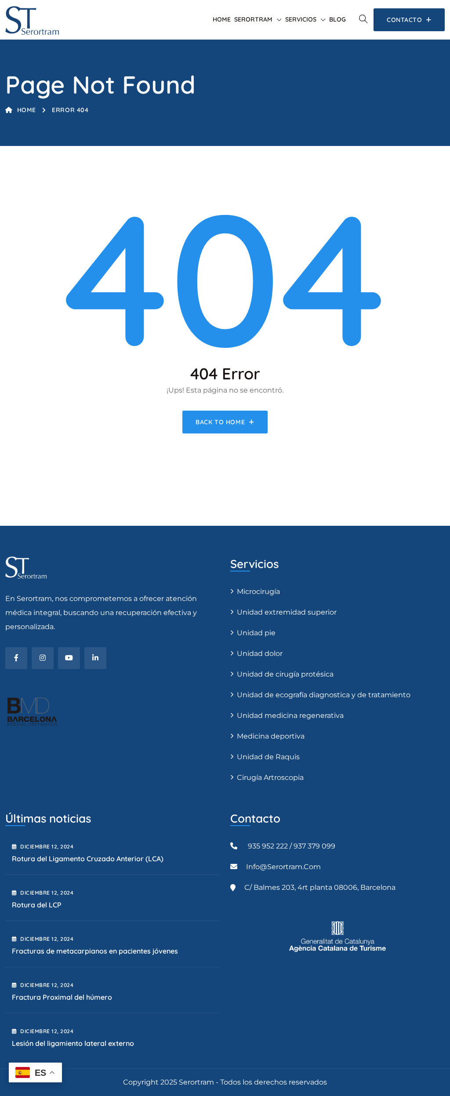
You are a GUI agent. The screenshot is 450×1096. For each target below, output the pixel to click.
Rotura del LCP (37, 904)
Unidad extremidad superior (287, 612)
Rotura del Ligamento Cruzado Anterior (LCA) (87, 858)
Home (222, 19)
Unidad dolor (260, 653)
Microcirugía (258, 591)
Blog (337, 19)
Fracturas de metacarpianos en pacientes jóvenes (95, 951)
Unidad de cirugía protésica (285, 674)
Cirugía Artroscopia (270, 777)
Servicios (300, 19)
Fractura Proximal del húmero (62, 997)
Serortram (253, 19)
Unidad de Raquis (268, 757)
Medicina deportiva (271, 736)
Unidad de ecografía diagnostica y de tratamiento (323, 695)
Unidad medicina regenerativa (290, 715)
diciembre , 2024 (46, 846)
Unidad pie (256, 633)
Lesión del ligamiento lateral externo (73, 1043)
